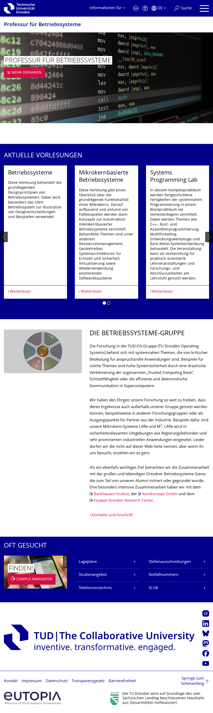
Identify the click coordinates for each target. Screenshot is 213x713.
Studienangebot (93, 575)
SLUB (153, 588)
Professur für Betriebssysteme (42, 25)
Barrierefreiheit (122, 681)
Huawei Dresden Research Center (123, 501)
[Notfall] (136, 8)
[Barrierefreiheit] (145, 8)
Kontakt (11, 681)
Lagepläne (88, 562)
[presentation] (4, 237)
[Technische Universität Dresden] (19, 8)
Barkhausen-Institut (111, 494)
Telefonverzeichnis (95, 588)
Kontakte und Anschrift (112, 515)
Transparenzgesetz (88, 681)
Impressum (32, 681)
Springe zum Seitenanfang (192, 681)
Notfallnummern (163, 575)
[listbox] (106, 237)
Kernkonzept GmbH (159, 494)
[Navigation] (204, 8)
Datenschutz (57, 681)
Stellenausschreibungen (170, 562)
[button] (104, 304)
